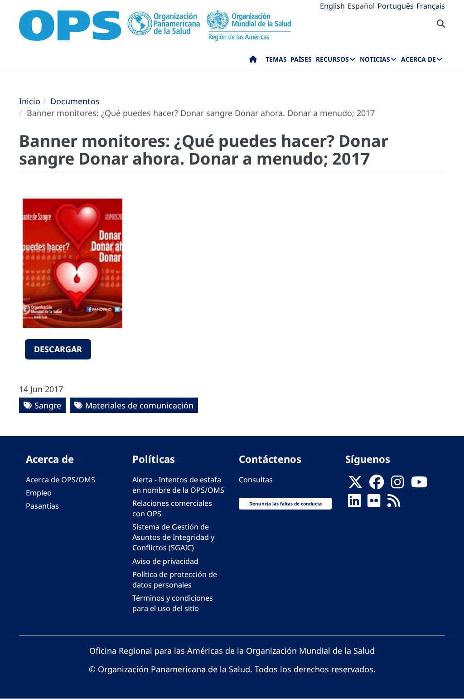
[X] (355, 485)
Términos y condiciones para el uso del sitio (172, 603)
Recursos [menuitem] (332, 59)
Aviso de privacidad (165, 561)
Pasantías (42, 506)
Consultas (256, 480)
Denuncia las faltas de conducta (285, 503)
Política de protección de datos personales (174, 579)
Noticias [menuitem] (375, 59)
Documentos (75, 101)
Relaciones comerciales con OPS (172, 508)
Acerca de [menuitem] (418, 59)
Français (430, 6)
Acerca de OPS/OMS (60, 480)
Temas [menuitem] (276, 59)
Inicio (29, 101)
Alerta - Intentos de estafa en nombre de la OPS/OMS (178, 485)
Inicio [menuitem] (253, 61)
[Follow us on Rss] (393, 503)
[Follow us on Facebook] (376, 485)
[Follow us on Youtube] (419, 485)
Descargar (58, 349)
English (332, 6)
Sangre (47, 405)
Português (395, 6)
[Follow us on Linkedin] (354, 503)
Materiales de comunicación (139, 405)
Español (361, 6)
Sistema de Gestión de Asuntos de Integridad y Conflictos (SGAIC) (173, 537)
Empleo (39, 493)
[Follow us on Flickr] (373, 503)
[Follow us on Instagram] (397, 485)
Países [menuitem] (301, 59)
